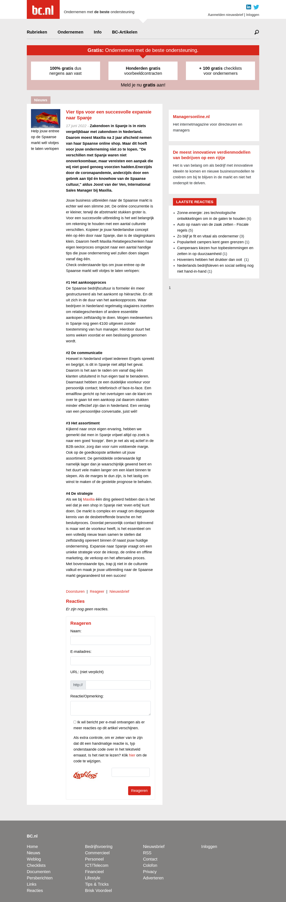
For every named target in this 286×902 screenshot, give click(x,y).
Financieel (94, 871)
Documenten (38, 871)
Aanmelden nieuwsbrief (225, 15)
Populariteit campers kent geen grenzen (210, 242)
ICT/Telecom (96, 865)
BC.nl (32, 836)
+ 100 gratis (211, 68)
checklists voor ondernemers (220, 71)
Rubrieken (37, 32)
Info (98, 32)
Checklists (36, 865)
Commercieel (97, 852)
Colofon (150, 865)
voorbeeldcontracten (143, 71)
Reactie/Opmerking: (87, 696)
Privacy (150, 871)
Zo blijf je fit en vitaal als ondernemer (207, 236)
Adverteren (153, 878)
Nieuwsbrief (119, 591)
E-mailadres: (80, 651)
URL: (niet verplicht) (87, 672)
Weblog (34, 859)
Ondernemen (70, 32)
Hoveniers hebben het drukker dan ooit (210, 260)
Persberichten (40, 878)
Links (31, 884)
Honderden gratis (143, 68)
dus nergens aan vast (65, 71)
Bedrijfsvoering (98, 846)
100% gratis (61, 68)
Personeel (94, 859)
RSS (147, 852)
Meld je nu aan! (143, 85)
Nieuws (33, 852)
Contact (150, 859)
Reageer (97, 591)
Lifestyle (92, 878)
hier (132, 755)
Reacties (35, 890)
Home (32, 846)
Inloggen (252, 15)
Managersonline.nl (191, 116)
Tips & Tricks (97, 884)
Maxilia (89, 499)
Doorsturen (75, 591)
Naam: (75, 631)
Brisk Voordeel (98, 890)
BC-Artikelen (124, 32)
